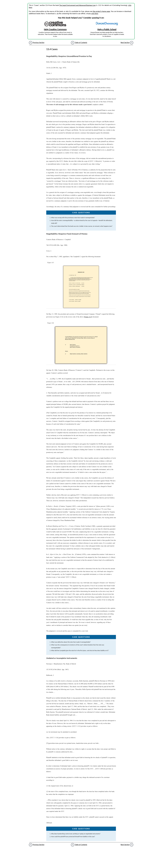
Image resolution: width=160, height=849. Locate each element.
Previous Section (38, 43)
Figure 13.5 (88, 317)
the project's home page (101, 11)
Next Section (125, 43)
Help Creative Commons (55, 29)
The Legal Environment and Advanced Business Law (77, 5)
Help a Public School (106, 29)
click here (94, 14)
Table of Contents (81, 43)
